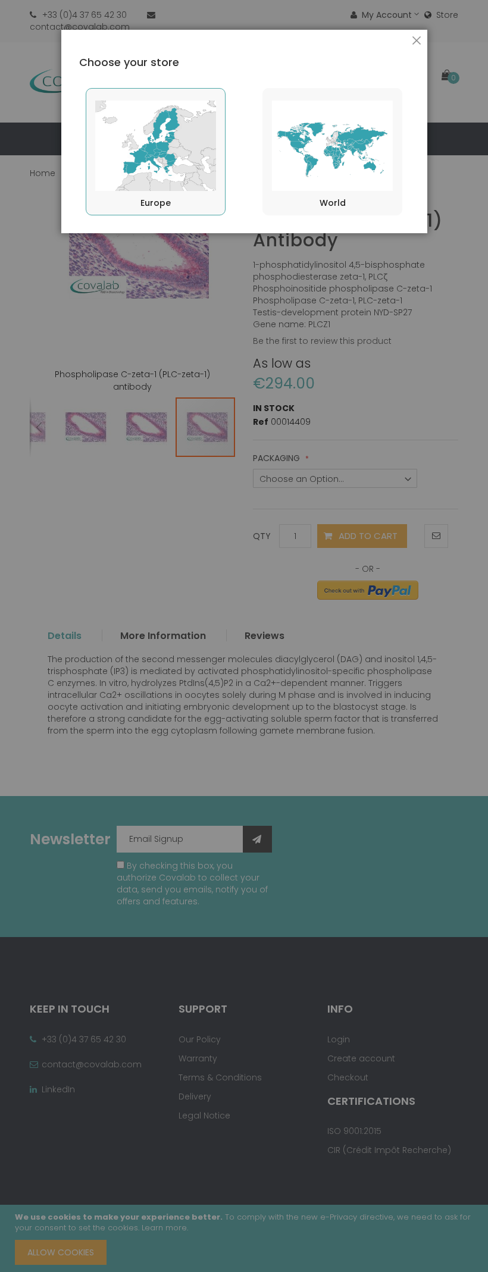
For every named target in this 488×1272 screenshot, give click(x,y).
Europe (155, 203)
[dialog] (244, 636)
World (333, 203)
